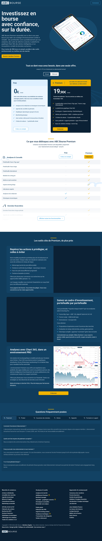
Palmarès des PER (41, 509)
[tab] (9, 418)
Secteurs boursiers (7, 513)
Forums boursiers (74, 495)
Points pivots (39, 507)
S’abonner (60, 129)
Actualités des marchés (9, 495)
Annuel (47, 74)
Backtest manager (41, 497)
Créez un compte (20, 129)
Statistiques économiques (9, 515)
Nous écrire (5, 527)
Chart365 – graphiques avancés (45, 499)
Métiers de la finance (75, 513)
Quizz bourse (73, 515)
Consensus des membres (76, 493)
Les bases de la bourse (76, 509)
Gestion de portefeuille (75, 497)
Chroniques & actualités (42, 502)
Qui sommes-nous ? (39, 527)
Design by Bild (13, 527)
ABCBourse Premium (42, 495)
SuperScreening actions (42, 511)
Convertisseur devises (8, 501)
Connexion (95, 3)
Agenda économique (8, 497)
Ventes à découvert (41, 518)
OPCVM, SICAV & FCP (8, 507)
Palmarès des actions (8, 509)
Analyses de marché (41, 493)
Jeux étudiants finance (75, 507)
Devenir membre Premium (11, 56)
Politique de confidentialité (25, 527)
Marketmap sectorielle (8, 503)
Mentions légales (27, 525)
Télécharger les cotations (9, 517)
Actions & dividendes (8, 493)
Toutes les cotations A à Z (9, 519)
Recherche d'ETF (7, 511)
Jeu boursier (73, 503)
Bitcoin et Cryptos (7, 499)
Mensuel (54, 74)
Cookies (71, 517)
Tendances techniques (42, 514)
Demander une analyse (42, 504)
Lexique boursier (74, 511)
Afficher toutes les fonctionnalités (51, 218)
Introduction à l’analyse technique (78, 501)
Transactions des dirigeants (44, 516)
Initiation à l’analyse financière (78, 499)
